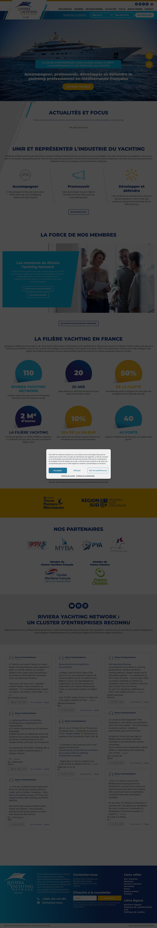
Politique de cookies (68, 476)
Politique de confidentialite (85, 476)
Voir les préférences (98, 470)
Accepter (58, 470)
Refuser (77, 470)
